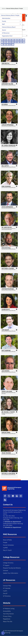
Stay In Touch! (7, 550)
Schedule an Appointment (13, 521)
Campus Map (7, 586)
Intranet (5, 570)
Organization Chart (7, 36)
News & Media (7, 540)
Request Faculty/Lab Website (12, 568)
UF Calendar (6, 588)
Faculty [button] (4, 21)
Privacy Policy (7, 616)
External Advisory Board (8, 27)
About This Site (7, 621)
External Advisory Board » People (10, 15)
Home (3, 8)
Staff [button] (3, 24)
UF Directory (7, 596)
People (5, 542)
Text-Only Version (8, 614)
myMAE (5, 548)
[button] (9, 58)
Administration (6, 18)
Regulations (6, 619)
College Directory (8, 563)
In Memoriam (6, 33)
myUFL (5, 591)
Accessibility (7, 611)
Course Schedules (8, 545)
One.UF (5, 593)
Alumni (4, 30)
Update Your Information (10, 573)
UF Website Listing (8, 608)
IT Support (6, 565)
